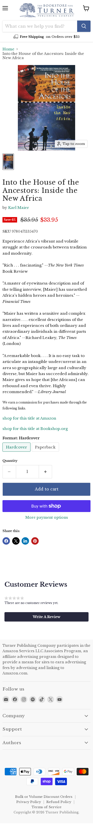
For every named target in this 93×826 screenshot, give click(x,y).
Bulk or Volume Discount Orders (43, 797)
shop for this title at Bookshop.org (35, 428)
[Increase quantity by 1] (45, 471)
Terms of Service (46, 807)
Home (8, 49)
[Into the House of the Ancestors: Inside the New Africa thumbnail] (8, 162)
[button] (46, 617)
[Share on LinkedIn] (25, 541)
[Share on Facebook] (6, 541)
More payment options (46, 517)
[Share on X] (16, 541)
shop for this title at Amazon (29, 418)
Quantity (9, 461)
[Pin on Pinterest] (35, 541)
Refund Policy (58, 802)
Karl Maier (18, 207)
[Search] (84, 26)
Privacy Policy (28, 802)
